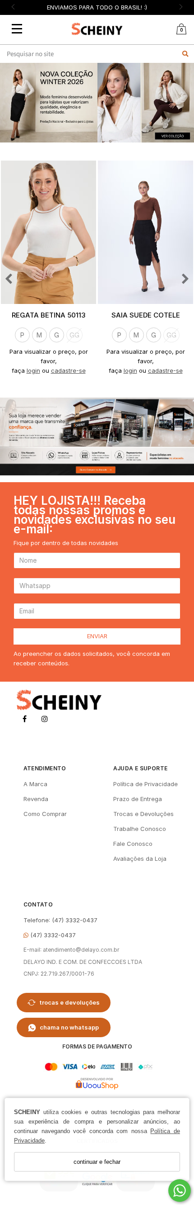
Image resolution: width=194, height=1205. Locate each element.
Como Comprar (45, 813)
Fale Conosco (132, 843)
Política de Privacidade (145, 784)
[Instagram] (45, 720)
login (33, 370)
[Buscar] (185, 54)
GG (74, 335)
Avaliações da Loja (139, 858)
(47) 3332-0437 (52, 935)
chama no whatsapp (69, 1027)
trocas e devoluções (69, 1002)
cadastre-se (68, 370)
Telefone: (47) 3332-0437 (60, 920)
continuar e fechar (97, 1161)
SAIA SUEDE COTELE (145, 315)
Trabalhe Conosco (139, 828)
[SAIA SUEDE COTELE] (145, 232)
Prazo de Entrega (137, 798)
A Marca (35, 784)
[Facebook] (25, 720)
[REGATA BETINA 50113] (48, 232)
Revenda (35, 798)
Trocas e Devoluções (143, 813)
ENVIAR (97, 636)
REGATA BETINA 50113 (48, 315)
